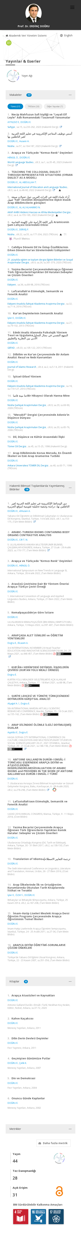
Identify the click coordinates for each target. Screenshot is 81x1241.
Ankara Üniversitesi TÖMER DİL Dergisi (28, 465)
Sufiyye (11, 127)
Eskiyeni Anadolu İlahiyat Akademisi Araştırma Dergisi (36, 303)
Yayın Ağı (26, 75)
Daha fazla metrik (55, 1143)
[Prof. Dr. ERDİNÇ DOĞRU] (33, 13)
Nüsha (11, 146)
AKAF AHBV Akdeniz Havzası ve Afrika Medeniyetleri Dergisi (39, 212)
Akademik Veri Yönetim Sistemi (27, 35)
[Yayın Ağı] (59, 1158)
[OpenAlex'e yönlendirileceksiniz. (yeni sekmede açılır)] (59, 190)
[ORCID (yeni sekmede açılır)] (9, 43)
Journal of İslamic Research (22, 366)
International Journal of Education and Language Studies (37, 187)
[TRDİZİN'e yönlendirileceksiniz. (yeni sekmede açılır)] (65, 234)
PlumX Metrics (21, 238)
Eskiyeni (12, 284)
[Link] (62, 127)
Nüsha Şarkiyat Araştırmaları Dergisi (27, 405)
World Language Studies (20, 162)
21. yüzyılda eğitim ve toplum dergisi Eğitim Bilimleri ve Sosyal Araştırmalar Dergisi (40, 261)
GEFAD (11, 347)
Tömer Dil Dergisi (17, 446)
